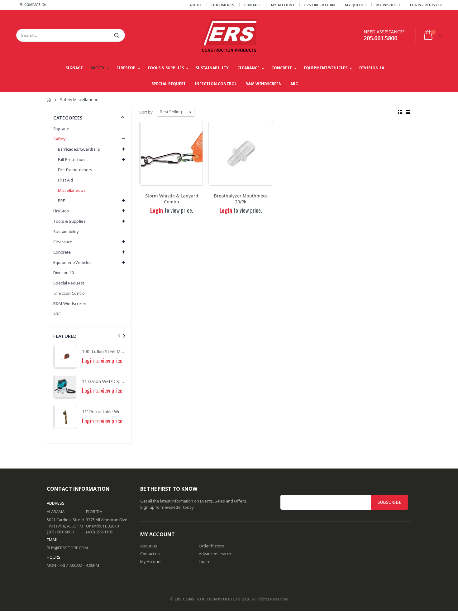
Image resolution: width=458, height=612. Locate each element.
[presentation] (119, 336)
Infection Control (69, 293)
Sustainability (66, 231)
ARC (57, 314)
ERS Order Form (319, 4)
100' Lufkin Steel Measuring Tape (115, 351)
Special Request (68, 283)
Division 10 (63, 272)
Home (49, 100)
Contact (252, 4)
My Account (283, 4)
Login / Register (426, 4)
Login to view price (102, 361)
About (195, 4)
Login (156, 210)
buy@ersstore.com (67, 548)
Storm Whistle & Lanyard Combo (171, 199)
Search (117, 35)
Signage (61, 128)
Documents (223, 4)
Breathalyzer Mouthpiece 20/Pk (241, 199)
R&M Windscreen (69, 303)
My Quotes (355, 4)
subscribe (389, 502)
